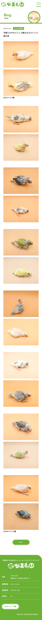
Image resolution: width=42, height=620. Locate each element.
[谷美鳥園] (13, 4)
